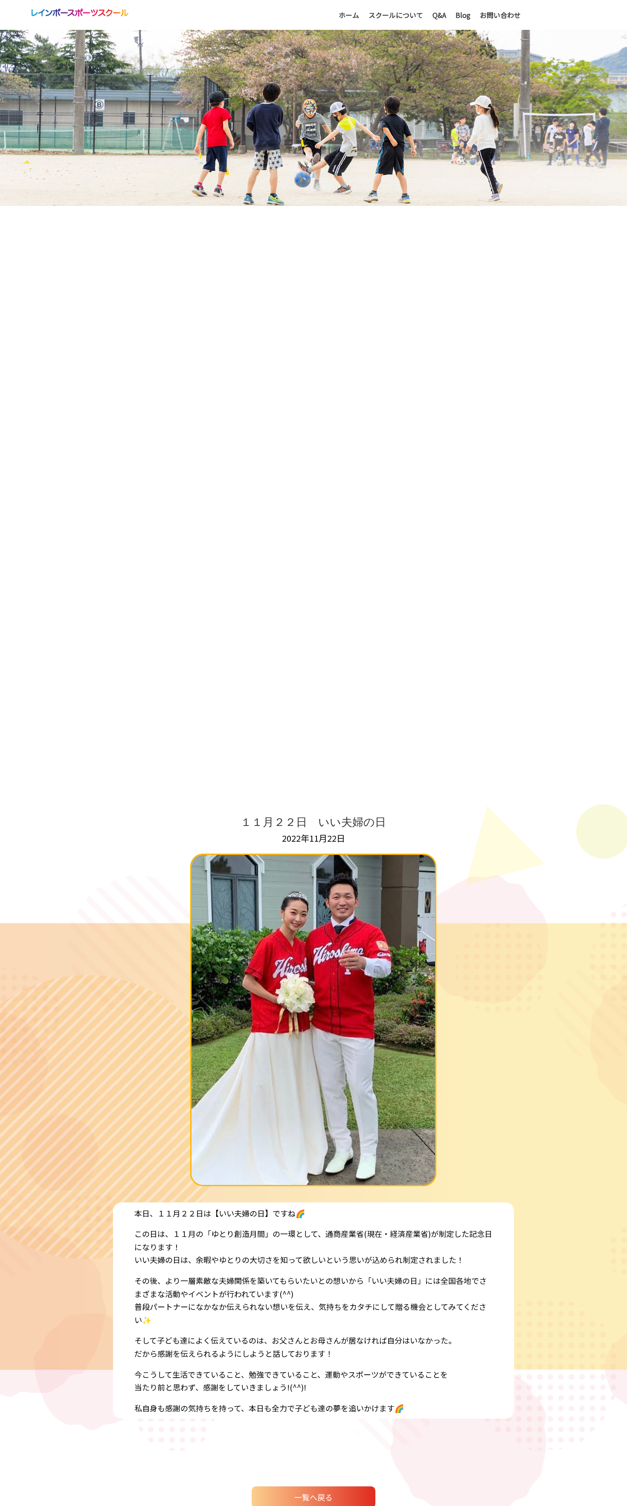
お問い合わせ (500, 16)
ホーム (349, 16)
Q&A (439, 16)
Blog (463, 16)
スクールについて (396, 16)
